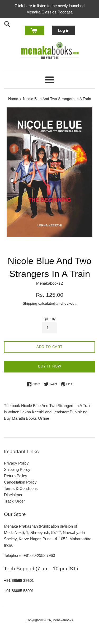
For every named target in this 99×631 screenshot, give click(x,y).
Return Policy (15, 476)
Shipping (30, 303)
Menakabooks (63, 620)
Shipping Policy (17, 469)
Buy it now (49, 366)
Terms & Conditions (21, 488)
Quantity (49, 319)
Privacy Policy (16, 463)
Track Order (14, 501)
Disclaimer (13, 495)
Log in (63, 30)
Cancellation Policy (20, 482)
